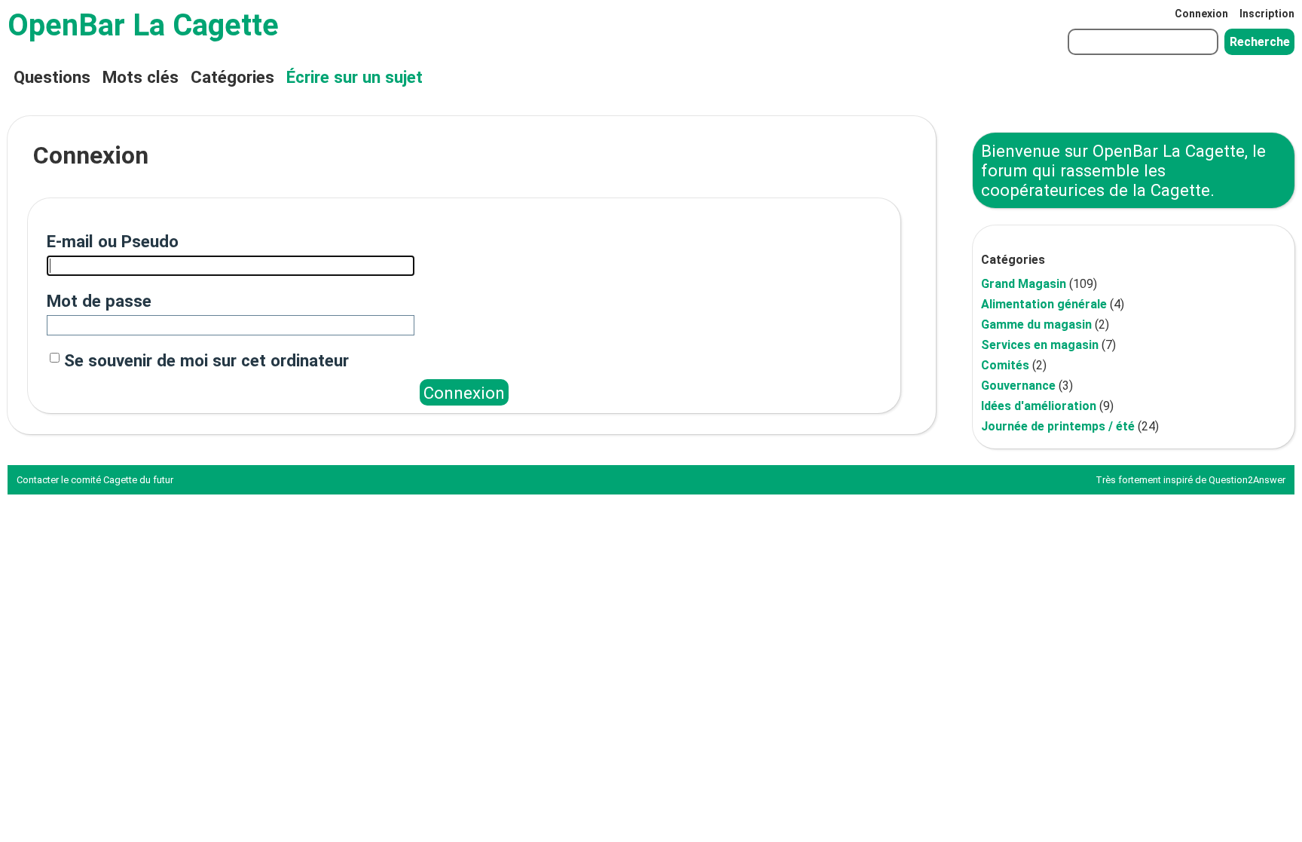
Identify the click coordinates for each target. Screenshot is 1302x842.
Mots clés (140, 77)
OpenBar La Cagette (143, 25)
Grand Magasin (1023, 284)
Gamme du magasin (1036, 324)
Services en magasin (1040, 345)
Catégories (232, 77)
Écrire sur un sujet (354, 77)
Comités (1005, 365)
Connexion (1201, 14)
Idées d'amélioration (1038, 406)
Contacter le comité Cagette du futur (95, 479)
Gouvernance (1018, 385)
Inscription (1266, 14)
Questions (52, 77)
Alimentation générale (1044, 304)
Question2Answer (1247, 479)
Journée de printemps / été (1058, 426)
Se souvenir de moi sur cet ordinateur (206, 360)
